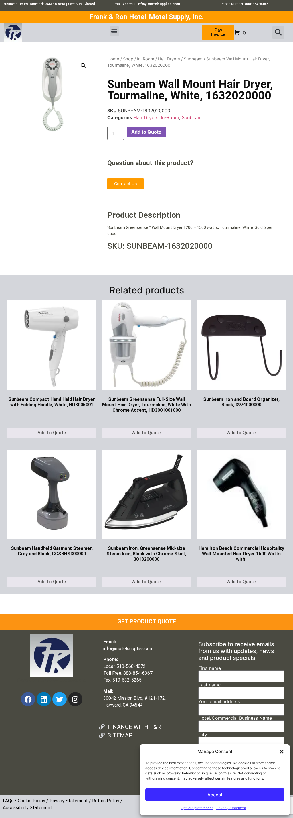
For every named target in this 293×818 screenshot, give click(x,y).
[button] (281, 751)
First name (209, 668)
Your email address (219, 701)
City (202, 734)
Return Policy (105, 800)
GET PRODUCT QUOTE (146, 621)
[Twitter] (59, 699)
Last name (209, 685)
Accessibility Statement (27, 807)
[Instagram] (75, 699)
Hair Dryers (169, 59)
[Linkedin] (44, 699)
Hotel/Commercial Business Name (235, 718)
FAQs (8, 800)
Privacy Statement (231, 808)
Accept (215, 794)
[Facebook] (28, 699)
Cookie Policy (31, 800)
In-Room (145, 59)
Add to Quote (146, 132)
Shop (128, 59)
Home (113, 59)
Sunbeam (193, 59)
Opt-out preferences (197, 808)
